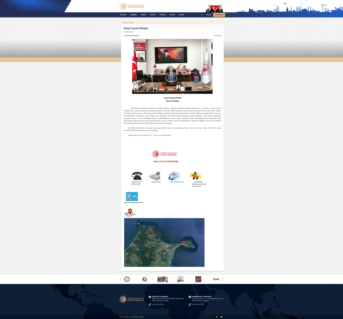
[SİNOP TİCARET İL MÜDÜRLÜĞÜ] (131, 6)
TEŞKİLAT (143, 14)
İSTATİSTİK (163, 14)
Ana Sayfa (124, 22)
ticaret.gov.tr (126, 317)
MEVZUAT (153, 14)
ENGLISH (208, 14)
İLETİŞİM (181, 14)
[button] (120, 279)
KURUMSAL (133, 14)
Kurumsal (131, 22)
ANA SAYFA (123, 14)
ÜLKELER (172, 14)
